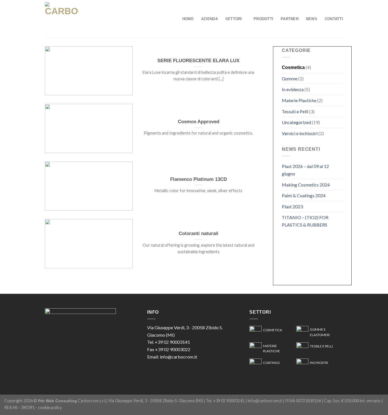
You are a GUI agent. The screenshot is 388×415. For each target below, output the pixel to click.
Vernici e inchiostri (300, 133)
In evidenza (293, 89)
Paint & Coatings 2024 (304, 195)
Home (188, 19)
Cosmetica (293, 67)
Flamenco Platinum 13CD (198, 179)
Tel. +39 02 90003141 (225, 400)
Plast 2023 (292, 206)
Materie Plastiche (299, 100)
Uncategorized (296, 122)
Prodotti (263, 19)
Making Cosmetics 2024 (306, 184)
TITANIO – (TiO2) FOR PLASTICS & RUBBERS (305, 221)
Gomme (289, 78)
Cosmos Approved (198, 121)
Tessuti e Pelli (295, 111)
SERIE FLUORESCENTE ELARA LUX (198, 60)
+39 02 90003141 (172, 342)
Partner (290, 19)
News (311, 19)
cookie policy (50, 407)
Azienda (209, 19)
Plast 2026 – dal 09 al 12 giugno (305, 170)
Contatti (334, 19)
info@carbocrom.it (178, 356)
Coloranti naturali (198, 233)
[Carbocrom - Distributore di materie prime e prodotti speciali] (79, 19)
